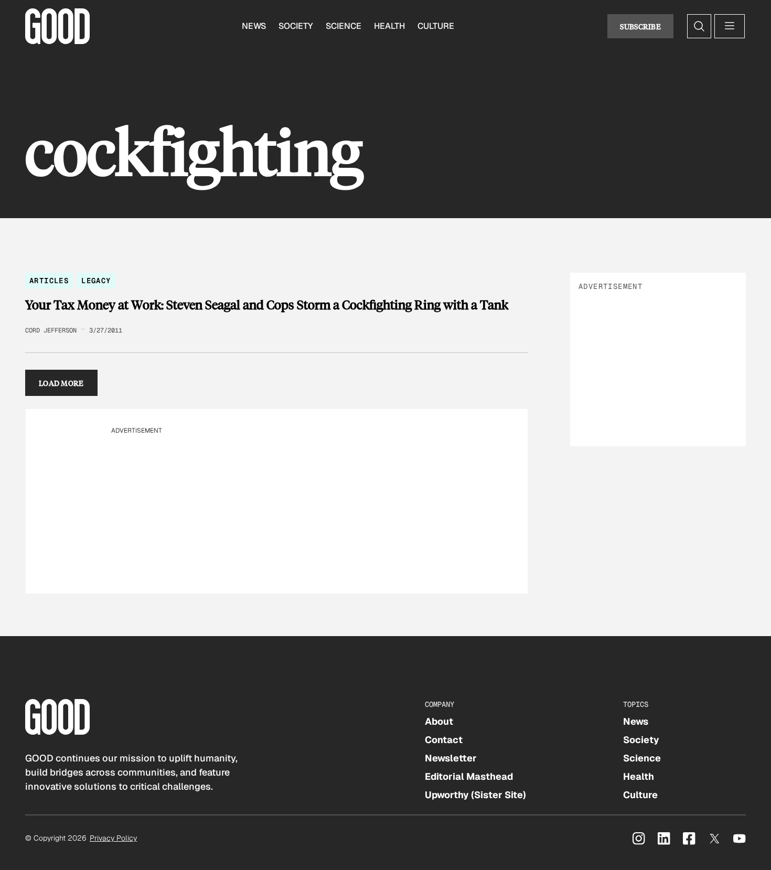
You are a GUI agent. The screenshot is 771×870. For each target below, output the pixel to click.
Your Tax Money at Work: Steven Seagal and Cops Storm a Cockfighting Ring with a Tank (266, 305)
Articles (49, 280)
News (254, 25)
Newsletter (451, 758)
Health (389, 25)
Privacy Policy (113, 838)
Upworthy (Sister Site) (475, 795)
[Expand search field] (699, 26)
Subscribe (640, 26)
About (439, 721)
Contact (444, 740)
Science (343, 25)
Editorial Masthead (469, 776)
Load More (61, 383)
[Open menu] (729, 26)
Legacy (96, 280)
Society (296, 25)
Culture (435, 25)
